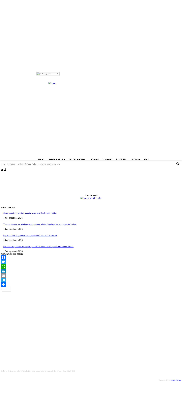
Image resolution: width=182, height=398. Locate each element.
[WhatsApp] (91, 266)
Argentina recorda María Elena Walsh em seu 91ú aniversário (31, 164)
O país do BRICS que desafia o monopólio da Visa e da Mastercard (30, 235)
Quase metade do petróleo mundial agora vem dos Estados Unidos (29, 213)
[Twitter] (69, 73)
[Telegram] (91, 280)
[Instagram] (65, 73)
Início (3, 164)
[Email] (91, 275)
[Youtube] (73, 73)
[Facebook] (61, 73)
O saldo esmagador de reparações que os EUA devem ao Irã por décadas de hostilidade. (38, 247)
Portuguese (46, 73)
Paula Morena (176, 380)
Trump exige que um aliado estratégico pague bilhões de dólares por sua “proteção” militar (39, 224)
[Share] (91, 284)
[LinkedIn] (91, 271)
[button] (177, 163)
